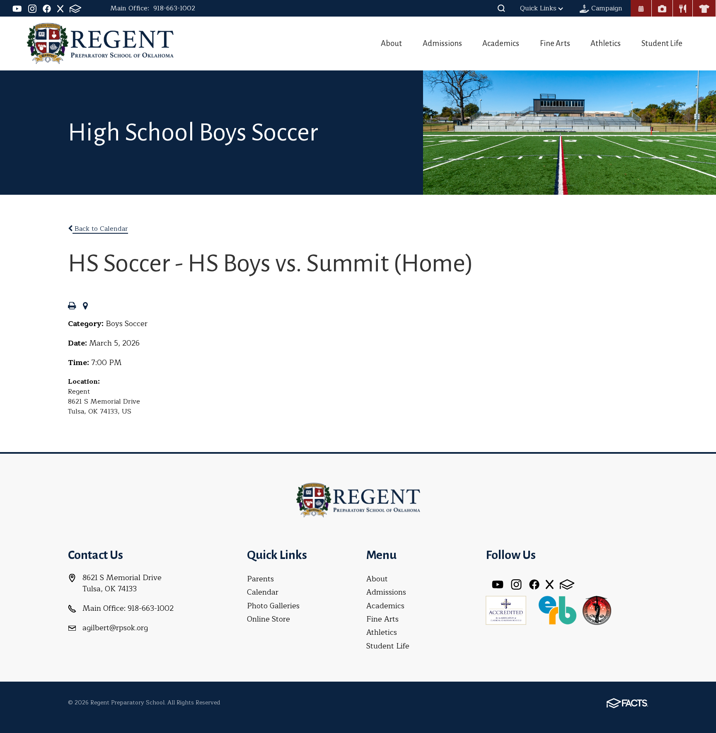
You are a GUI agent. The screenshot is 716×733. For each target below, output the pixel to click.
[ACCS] (506, 609)
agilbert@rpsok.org (115, 628)
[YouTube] (17, 8)
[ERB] (557, 609)
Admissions (442, 43)
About (391, 43)
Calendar (262, 592)
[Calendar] (641, 8)
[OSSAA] (597, 609)
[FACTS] (75, 8)
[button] (501, 8)
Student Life (661, 43)
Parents (260, 579)
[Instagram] (32, 8)
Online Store (268, 619)
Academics (500, 43)
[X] (60, 8)
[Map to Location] (85, 306)
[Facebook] (47, 8)
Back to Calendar (100, 228)
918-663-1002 (174, 8)
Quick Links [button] (538, 8)
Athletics (605, 43)
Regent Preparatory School (100, 43)
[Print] (72, 306)
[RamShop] (704, 8)
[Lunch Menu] (683, 8)
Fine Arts (555, 43)
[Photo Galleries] (662, 8)
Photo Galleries (273, 606)
